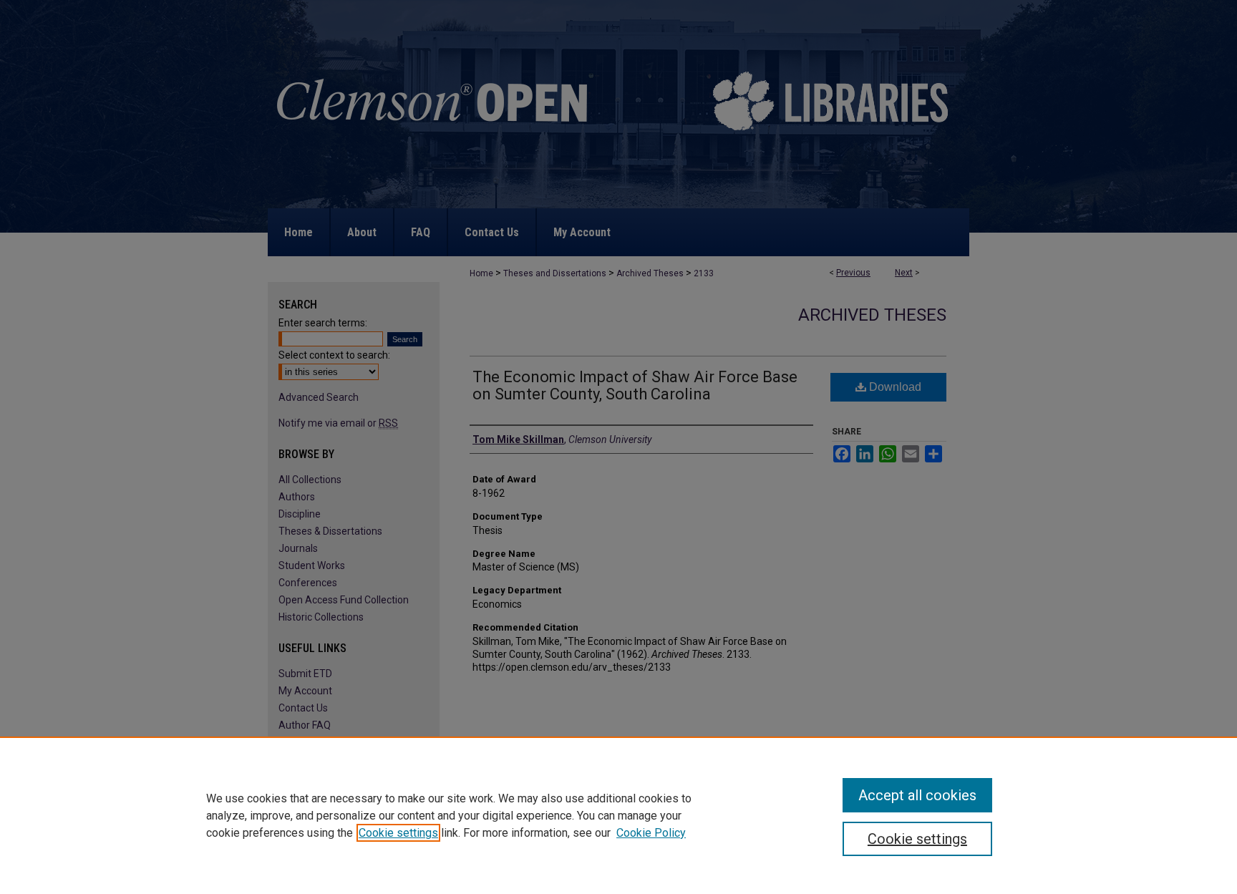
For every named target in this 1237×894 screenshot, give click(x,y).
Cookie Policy (651, 833)
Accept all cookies (917, 795)
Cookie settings (398, 833)
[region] (618, 815)
